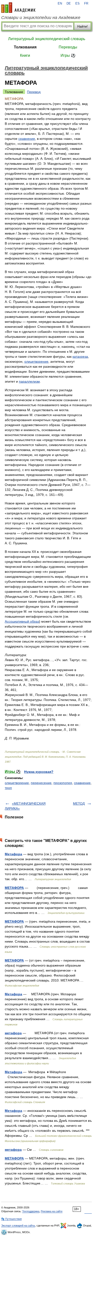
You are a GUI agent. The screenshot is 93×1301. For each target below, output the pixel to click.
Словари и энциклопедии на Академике (40, 17)
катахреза (80, 356)
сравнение (26, 139)
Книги (25, 55)
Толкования (25, 47)
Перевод (34, 92)
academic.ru (18, 7)
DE (69, 3)
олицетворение (36, 361)
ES (77, 3)
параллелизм (29, 381)
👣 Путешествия (11, 1218)
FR (86, 3)
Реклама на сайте (51, 1211)
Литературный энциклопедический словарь (46, 39)
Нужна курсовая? (38, 772)
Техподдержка (30, 1211)
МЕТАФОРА (14, 888)
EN (60, 3)
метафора (13, 1033)
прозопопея (62, 783)
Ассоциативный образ (22, 621)
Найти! (82, 26)
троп (8, 788)
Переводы (68, 47)
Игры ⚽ (68, 55)
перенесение (41, 783)
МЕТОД (79, 803)
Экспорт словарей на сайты (18, 1225)
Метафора (13, 854)
